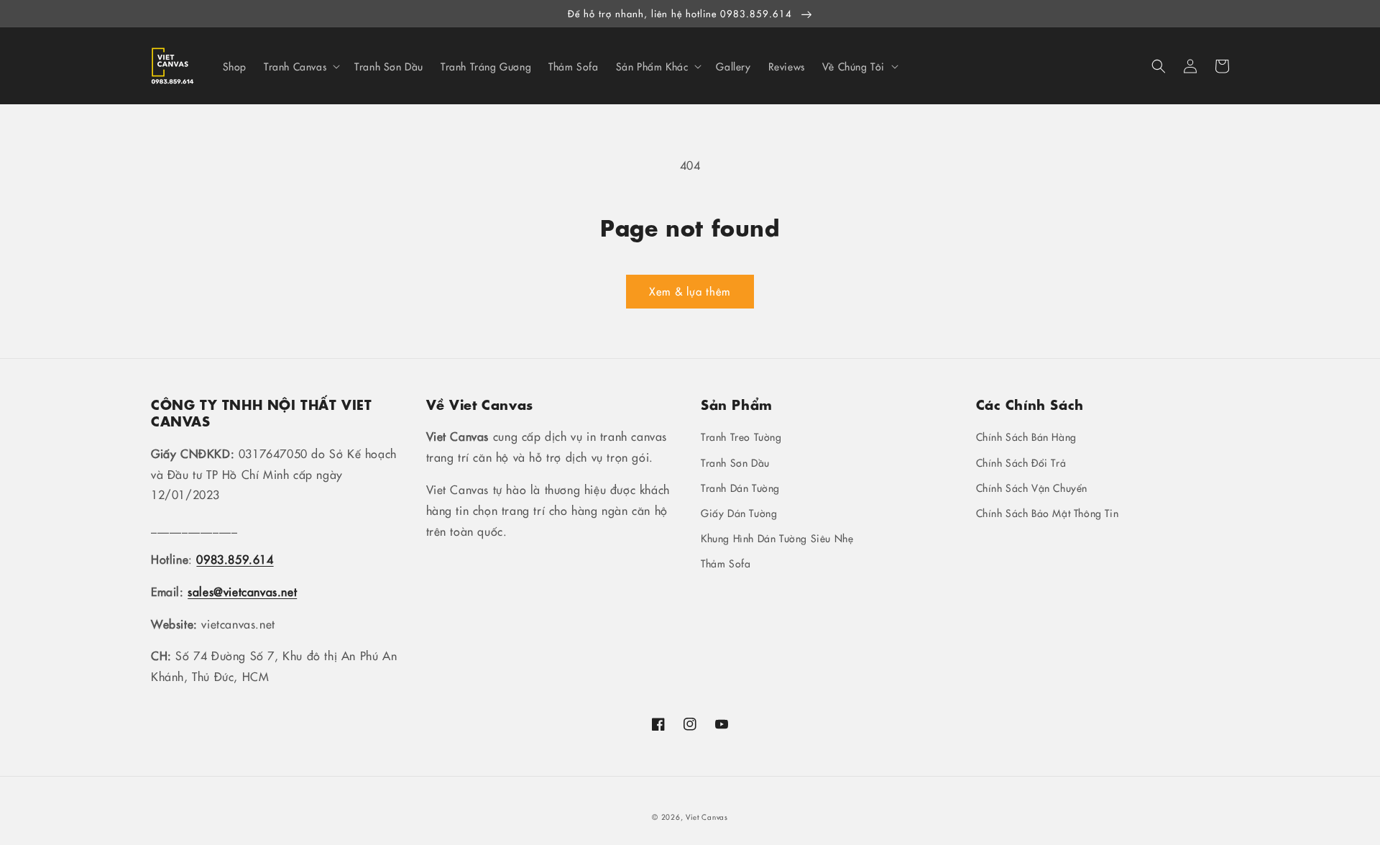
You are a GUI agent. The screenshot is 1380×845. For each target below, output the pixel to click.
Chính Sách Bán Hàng (1026, 436)
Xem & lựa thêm (690, 290)
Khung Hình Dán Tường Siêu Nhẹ (777, 538)
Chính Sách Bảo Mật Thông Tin (1047, 513)
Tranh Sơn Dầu (735, 462)
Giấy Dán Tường (739, 513)
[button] (1158, 66)
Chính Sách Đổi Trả (1021, 462)
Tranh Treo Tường (741, 436)
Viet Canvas (707, 817)
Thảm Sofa (725, 563)
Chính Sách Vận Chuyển (1032, 487)
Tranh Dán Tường (740, 487)
